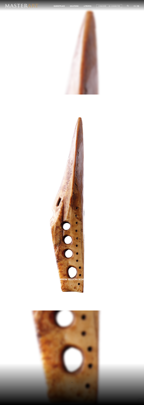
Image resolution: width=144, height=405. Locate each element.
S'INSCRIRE (102, 6)
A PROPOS (87, 6)
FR (138, 6)
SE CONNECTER (114, 6)
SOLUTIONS (74, 6)
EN (135, 6)
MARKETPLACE (59, 6)
